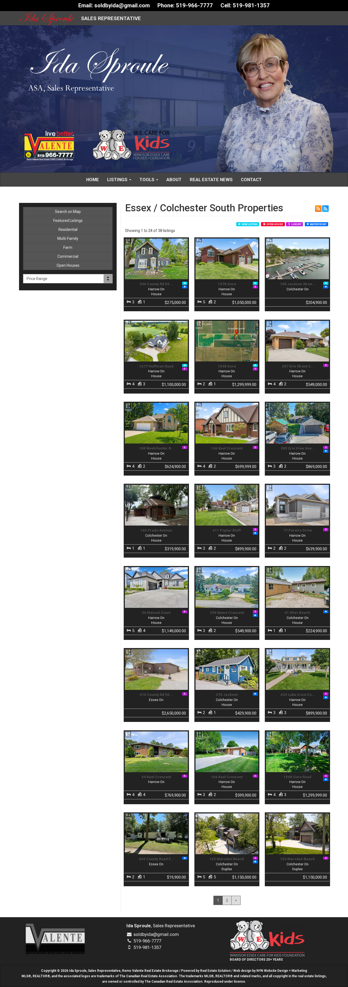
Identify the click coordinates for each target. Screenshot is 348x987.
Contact (251, 179)
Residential (67, 229)
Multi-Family (67, 238)
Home (92, 179)
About (174, 179)
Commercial (67, 256)
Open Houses (68, 265)
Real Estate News (211, 179)
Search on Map (68, 211)
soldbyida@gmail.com (122, 5)
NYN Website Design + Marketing (281, 971)
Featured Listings (68, 220)
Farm (67, 247)
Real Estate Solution (215, 971)
